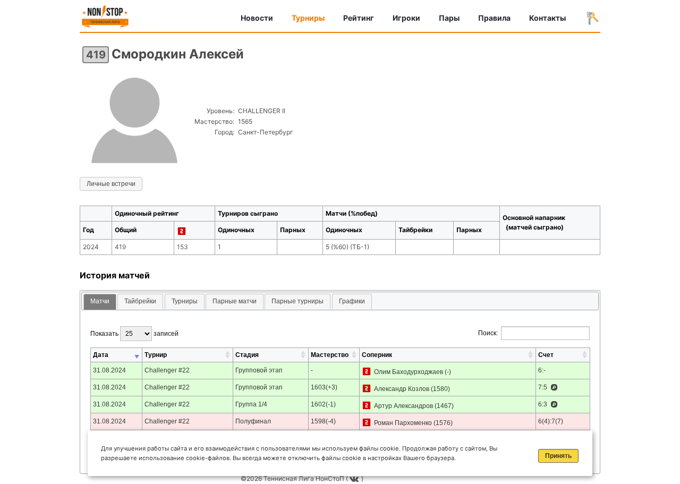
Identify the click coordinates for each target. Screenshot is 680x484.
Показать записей (134, 333)
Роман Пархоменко (403, 423)
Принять (558, 456)
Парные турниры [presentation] (297, 301)
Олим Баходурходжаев (408, 372)
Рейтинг (358, 17)
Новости (257, 17)
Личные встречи (111, 184)
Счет (546, 355)
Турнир (155, 355)
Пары (449, 17)
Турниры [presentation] (185, 301)
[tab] (99, 302)
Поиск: (488, 333)
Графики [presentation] (352, 301)
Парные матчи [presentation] (234, 301)
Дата (100, 355)
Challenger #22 (167, 370)
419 (96, 54)
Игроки (406, 17)
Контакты (547, 17)
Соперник (377, 355)
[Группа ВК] (355, 478)
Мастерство (329, 355)
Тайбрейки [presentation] (140, 301)
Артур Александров (403, 406)
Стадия (247, 355)
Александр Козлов (401, 389)
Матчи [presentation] (99, 301)
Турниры (308, 17)
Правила (494, 17)
